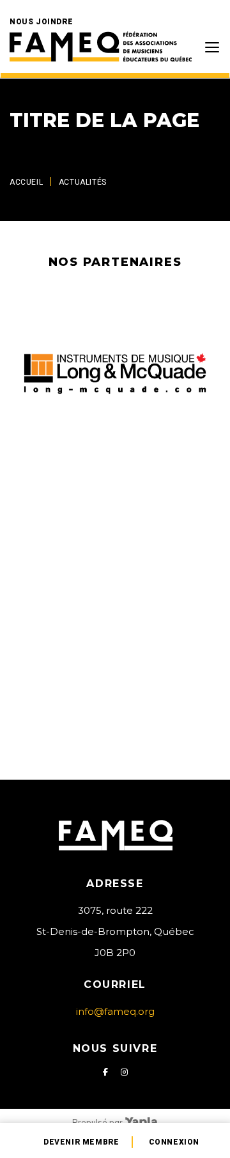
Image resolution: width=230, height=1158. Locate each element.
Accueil (26, 182)
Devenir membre (81, 1142)
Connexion (174, 1142)
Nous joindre (41, 21)
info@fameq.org (115, 1011)
